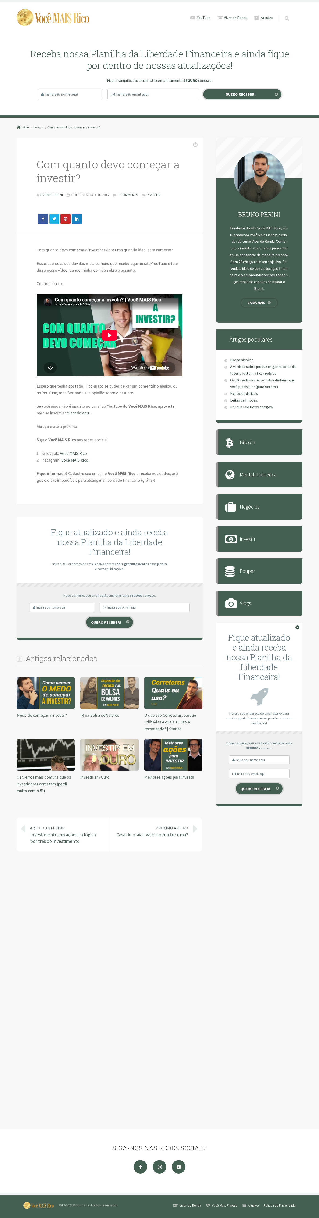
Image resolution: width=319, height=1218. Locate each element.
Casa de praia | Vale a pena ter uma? (152, 832)
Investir (154, 195)
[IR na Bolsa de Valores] (109, 708)
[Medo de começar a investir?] (46, 708)
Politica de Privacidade (280, 1205)
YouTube (203, 17)
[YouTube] (179, 1167)
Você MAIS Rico (73, 453)
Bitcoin (247, 442)
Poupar (247, 570)
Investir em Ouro (95, 777)
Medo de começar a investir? (42, 715)
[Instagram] (159, 1167)
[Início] (40, 1205)
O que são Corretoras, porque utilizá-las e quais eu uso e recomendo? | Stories (170, 721)
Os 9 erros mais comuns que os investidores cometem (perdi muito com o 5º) (44, 783)
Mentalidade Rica (258, 474)
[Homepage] (53, 17)
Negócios (250, 506)
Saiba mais (256, 302)
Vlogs (245, 603)
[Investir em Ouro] (109, 770)
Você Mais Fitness (224, 1205)
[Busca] (282, 13)
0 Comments (128, 195)
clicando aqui (78, 413)
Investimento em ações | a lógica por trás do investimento (63, 835)
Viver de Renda (235, 17)
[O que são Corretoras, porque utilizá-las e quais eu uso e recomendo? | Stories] (173, 708)
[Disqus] (110, 923)
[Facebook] (140, 1167)
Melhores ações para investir (169, 777)
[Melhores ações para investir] (173, 770)
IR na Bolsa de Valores (99, 715)
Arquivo (267, 17)
